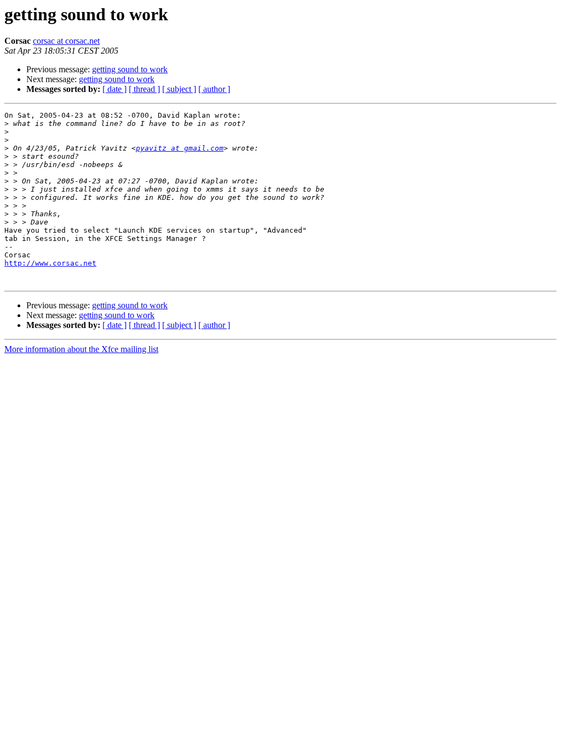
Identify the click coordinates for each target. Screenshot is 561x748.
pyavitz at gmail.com (180, 148)
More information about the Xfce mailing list (81, 349)
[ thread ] (144, 89)
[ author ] (214, 89)
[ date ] (114, 89)
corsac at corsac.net (66, 40)
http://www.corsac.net (50, 263)
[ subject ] (179, 89)
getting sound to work (130, 69)
